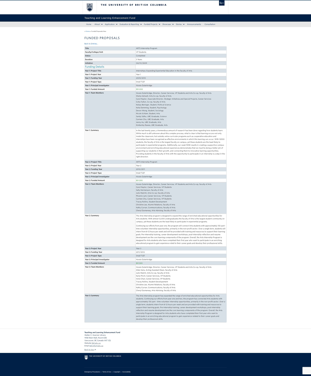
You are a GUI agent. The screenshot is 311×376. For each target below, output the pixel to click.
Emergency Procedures (92, 372)
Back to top (89, 350)
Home (88, 24)
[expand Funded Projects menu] (159, 24)
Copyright (116, 372)
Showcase (166, 24)
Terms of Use (106, 372)
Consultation (210, 24)
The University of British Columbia (90, 7)
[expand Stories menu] (183, 24)
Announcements (194, 24)
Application (110, 24)
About (97, 24)
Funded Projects (150, 24)
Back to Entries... (91, 44)
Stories (179, 24)
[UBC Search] (222, 3)
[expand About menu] (101, 24)
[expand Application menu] (116, 24)
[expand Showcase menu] (173, 24)
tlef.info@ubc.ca (96, 346)
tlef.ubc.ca (96, 343)
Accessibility (126, 372)
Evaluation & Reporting (129, 24)
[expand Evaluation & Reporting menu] (141, 24)
